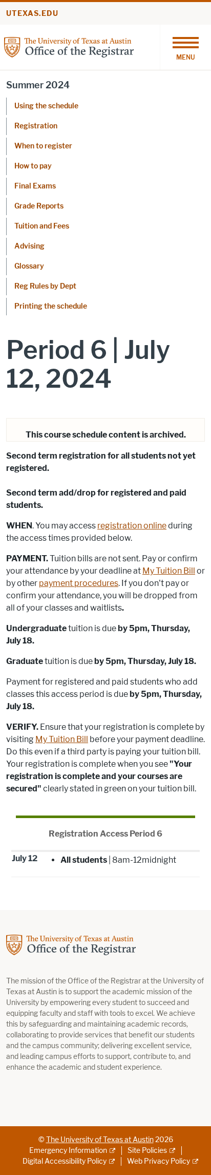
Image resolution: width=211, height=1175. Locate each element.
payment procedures (78, 583)
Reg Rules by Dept (45, 286)
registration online (131, 525)
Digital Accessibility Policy (65, 1161)
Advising (29, 246)
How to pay (33, 166)
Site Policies (147, 1150)
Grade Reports (39, 206)
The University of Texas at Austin (100, 1139)
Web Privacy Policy (158, 1161)
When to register (43, 146)
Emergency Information (68, 1150)
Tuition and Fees (41, 226)
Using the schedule (46, 106)
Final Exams (35, 186)
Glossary (29, 266)
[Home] (69, 46)
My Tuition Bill (168, 571)
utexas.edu (32, 13)
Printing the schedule (50, 306)
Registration (35, 126)
